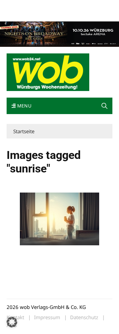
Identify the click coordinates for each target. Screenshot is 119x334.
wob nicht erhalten (52, 6)
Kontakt (82, 6)
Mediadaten (18, 6)
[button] (104, 106)
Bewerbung (43, 14)
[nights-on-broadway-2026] (59, 33)
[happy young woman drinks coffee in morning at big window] (59, 219)
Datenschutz (84, 317)
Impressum (18, 14)
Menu (23, 106)
